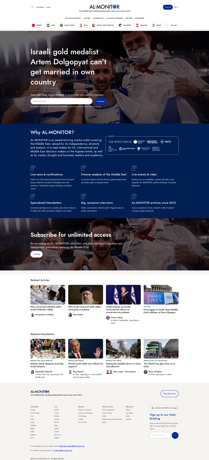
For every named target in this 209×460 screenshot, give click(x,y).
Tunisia (56, 431)
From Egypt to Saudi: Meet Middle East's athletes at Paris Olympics (161, 311)
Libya (56, 425)
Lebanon (33, 434)
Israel (32, 422)
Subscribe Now (169, 393)
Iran (31, 416)
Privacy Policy (107, 413)
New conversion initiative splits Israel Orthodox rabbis (45, 308)
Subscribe (168, 7)
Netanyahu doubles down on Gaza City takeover (123, 365)
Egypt (32, 428)
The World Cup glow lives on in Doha (159, 365)
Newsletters (40, 7)
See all (173, 25)
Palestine (33, 425)
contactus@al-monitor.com (63, 450)
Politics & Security (73, 18)
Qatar (32, 431)
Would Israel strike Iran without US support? (85, 365)
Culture (87, 18)
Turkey (32, 410)
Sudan (56, 428)
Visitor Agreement (108, 410)
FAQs (104, 416)
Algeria (56, 438)
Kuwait (56, 419)
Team (128, 416)
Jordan (56, 410)
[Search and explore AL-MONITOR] (32, 7)
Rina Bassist (130, 371)
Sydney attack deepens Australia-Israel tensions (47, 365)
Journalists (129, 413)
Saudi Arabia (35, 413)
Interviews (139, 18)
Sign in (176, 7)
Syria (32, 438)
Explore (129, 18)
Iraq (55, 406)
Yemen (56, 422)
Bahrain (57, 416)
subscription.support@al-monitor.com (72, 446)
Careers (128, 419)
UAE (32, 419)
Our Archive (82, 422)
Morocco (57, 434)
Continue (36, 254)
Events (48, 7)
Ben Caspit (119, 371)
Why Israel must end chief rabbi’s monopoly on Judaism (84, 308)
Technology (98, 18)
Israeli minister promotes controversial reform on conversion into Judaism (118, 309)
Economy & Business (114, 18)
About (128, 410)
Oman (56, 413)
